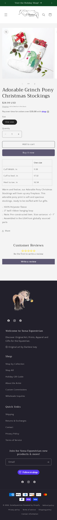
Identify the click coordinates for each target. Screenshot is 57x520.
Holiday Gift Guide (14, 377)
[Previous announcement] (5, 3)
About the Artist (13, 383)
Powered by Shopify (31, 505)
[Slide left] (22, 84)
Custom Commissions (16, 390)
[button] (6, 15)
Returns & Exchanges (16, 421)
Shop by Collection (15, 364)
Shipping (5, 106)
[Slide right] (35, 84)
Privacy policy (14, 510)
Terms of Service (14, 440)
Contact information (30, 514)
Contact (9, 427)
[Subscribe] (48, 462)
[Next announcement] (52, 3)
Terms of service (29, 510)
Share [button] (7, 231)
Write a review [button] (28, 261)
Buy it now (28, 153)
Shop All (10, 370)
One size (9, 122)
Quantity (6, 128)
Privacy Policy (12, 434)
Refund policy (48, 505)
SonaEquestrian (16, 505)
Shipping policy (45, 510)
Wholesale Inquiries (15, 396)
